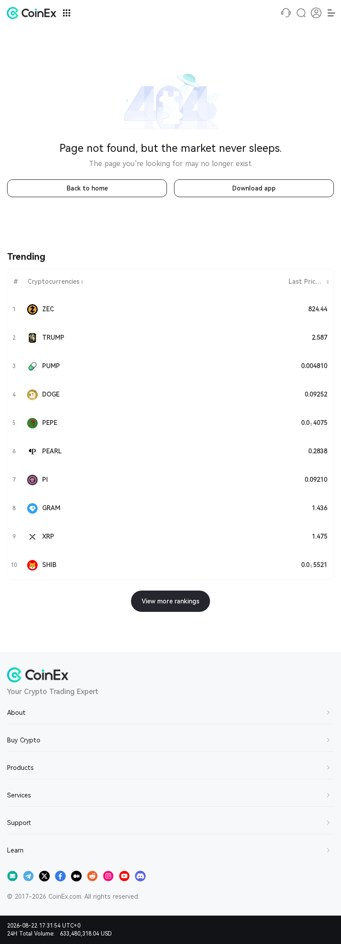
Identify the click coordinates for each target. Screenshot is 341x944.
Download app (254, 188)
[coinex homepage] (33, 12)
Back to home (87, 188)
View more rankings (170, 601)
